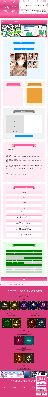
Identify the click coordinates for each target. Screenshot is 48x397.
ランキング (39, 15)
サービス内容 (21, 15)
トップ (3, 15)
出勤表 (9, 15)
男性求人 (14, 387)
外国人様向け (14, 386)
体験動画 (45, 15)
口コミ (5, 388)
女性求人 (4, 387)
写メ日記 (24, 387)
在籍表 (15, 15)
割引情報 (33, 15)
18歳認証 (4, 384)
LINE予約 (33, 387)
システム (27, 15)
